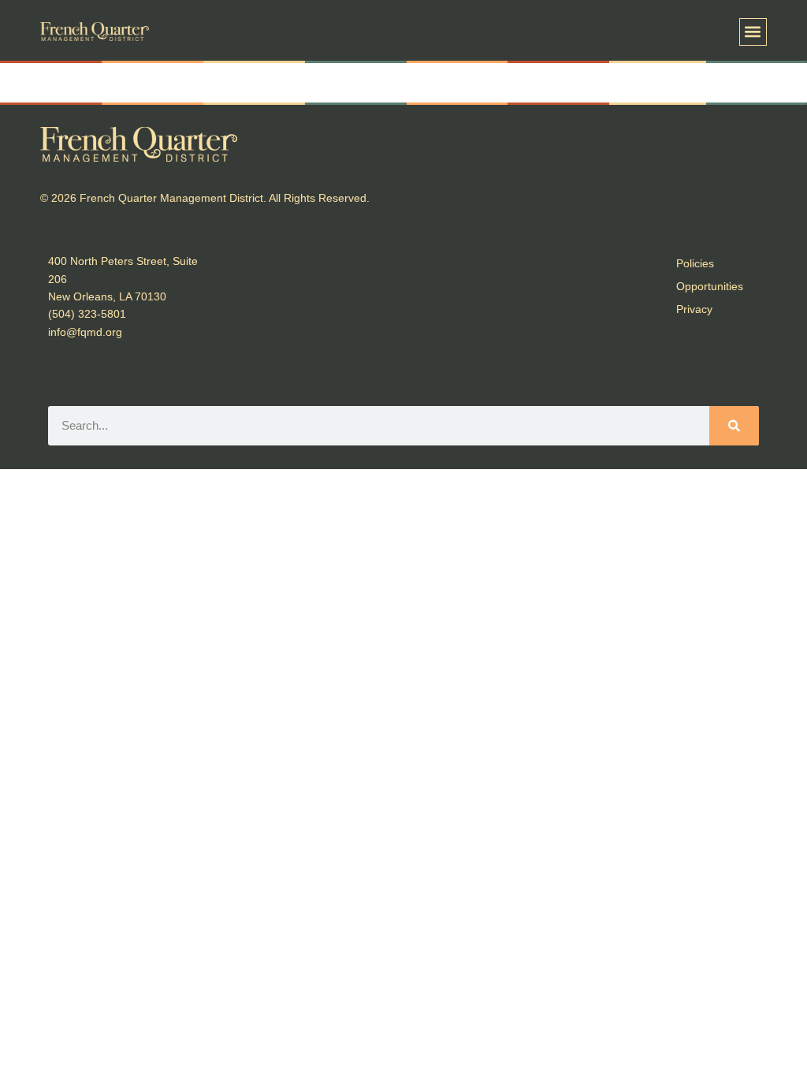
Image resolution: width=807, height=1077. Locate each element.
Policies (695, 263)
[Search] (734, 425)
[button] (753, 32)
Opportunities (709, 286)
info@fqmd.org (85, 332)
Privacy (694, 309)
